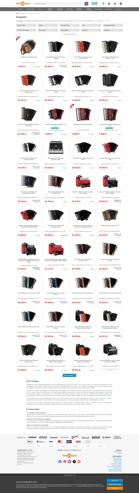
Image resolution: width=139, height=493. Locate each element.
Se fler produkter (68, 375)
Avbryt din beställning (117, 457)
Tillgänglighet (64, 30)
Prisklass (84, 30)
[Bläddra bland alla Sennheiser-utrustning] (23, 437)
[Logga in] (109, 3)
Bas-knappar (42, 30)
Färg (83, 25)
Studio (88, 446)
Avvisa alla (115, 480)
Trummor (51, 446)
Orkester (76, 446)
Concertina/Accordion (23, 30)
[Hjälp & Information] (103, 3)
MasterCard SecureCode (98, 441)
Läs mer (106, 20)
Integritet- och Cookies (117, 465)
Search (86, 3)
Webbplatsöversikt (118, 468)
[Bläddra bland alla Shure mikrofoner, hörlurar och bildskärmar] (33, 437)
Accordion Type (65, 25)
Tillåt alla (115, 488)
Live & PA (100, 446)
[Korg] (115, 3)
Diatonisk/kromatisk (109, 25)
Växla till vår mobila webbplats (115, 470)
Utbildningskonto (118, 451)
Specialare (107, 30)
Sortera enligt (21, 25)
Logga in (120, 453)
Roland (104, 398)
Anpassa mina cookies (115, 484)
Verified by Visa (109, 441)
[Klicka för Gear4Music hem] (23, 3)
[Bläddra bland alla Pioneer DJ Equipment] (65, 437)
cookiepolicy (74, 486)
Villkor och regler (118, 462)
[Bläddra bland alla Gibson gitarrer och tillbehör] (76, 437)
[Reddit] (79, 462)
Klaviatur (63, 446)
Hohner (98, 398)
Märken (41, 25)
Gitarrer (38, 446)
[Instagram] (64, 462)
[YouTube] (69, 462)
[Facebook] (60, 462)
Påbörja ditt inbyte (118, 460)
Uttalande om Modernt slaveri (115, 469)
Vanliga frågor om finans (116, 463)
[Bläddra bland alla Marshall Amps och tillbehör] (86, 437)
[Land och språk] (121, 3)
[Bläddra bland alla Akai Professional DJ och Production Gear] (44, 437)
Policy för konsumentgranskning (115, 466)
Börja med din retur (117, 459)
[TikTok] (74, 462)
